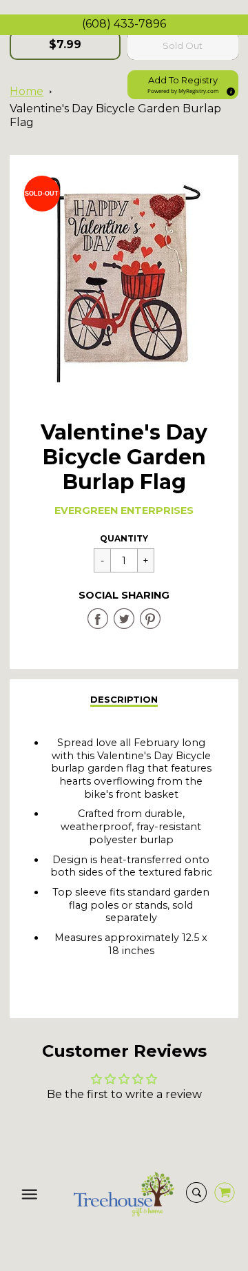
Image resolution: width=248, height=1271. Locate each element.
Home (26, 91)
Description (124, 699)
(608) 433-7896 (124, 23)
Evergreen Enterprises (124, 510)
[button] (182, 84)
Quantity (124, 538)
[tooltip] (229, 89)
